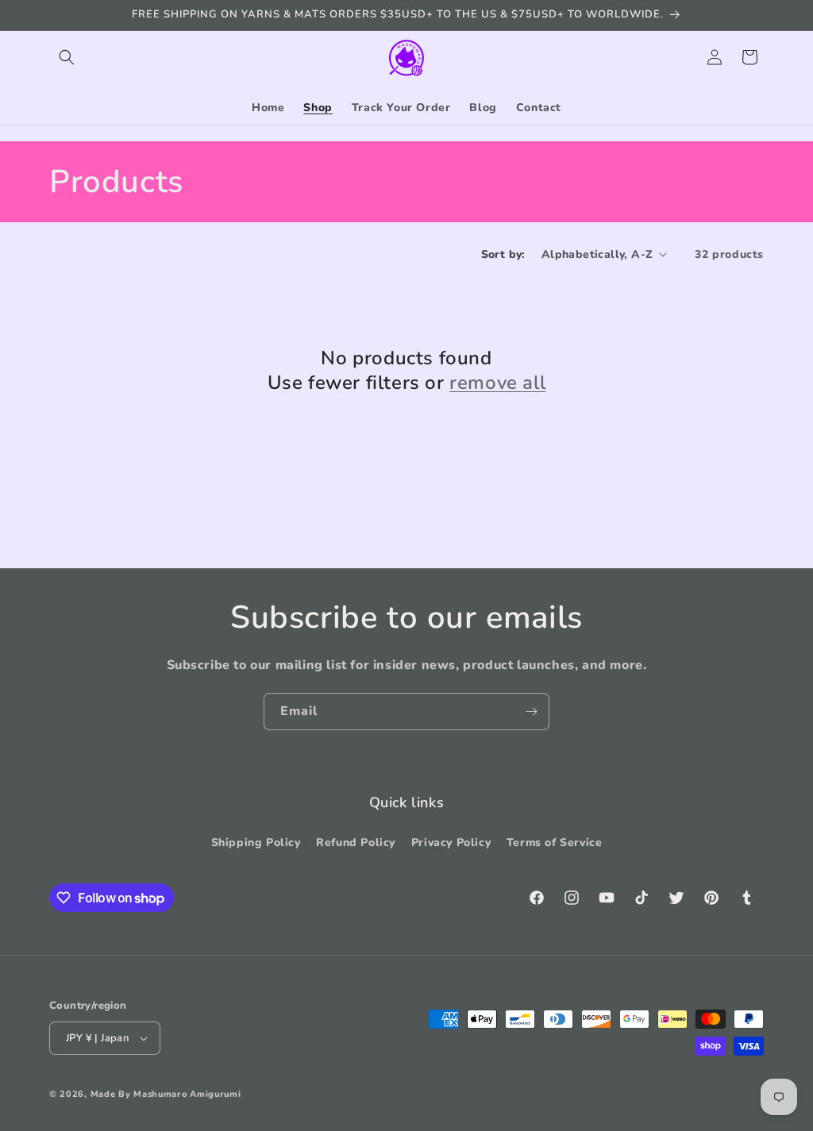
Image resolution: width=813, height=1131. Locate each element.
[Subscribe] (531, 711)
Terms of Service (555, 842)
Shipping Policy (256, 842)
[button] (66, 57)
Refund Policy (355, 842)
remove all (497, 383)
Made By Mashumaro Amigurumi (166, 1094)
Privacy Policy (451, 842)
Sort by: (503, 254)
